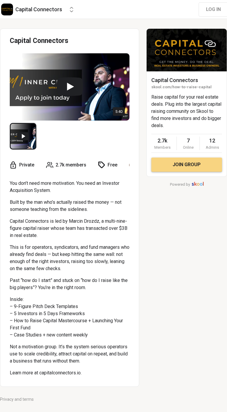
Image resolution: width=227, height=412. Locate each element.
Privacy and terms (17, 399)
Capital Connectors (174, 80)
